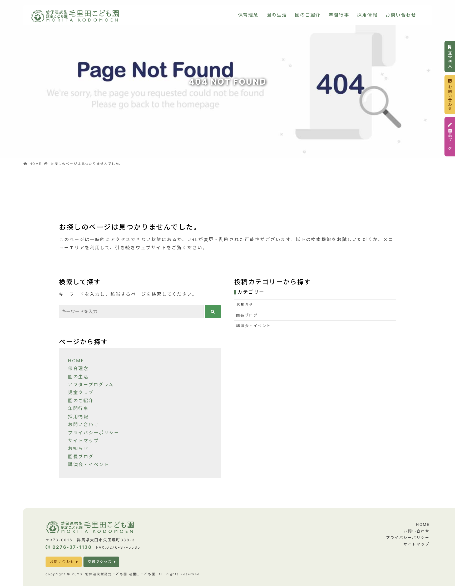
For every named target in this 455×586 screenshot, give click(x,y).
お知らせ (78, 448)
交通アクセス (100, 562)
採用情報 (367, 15)
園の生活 (276, 15)
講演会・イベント (88, 464)
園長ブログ (81, 456)
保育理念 (248, 15)
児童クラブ (81, 392)
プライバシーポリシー (94, 432)
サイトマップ (83, 440)
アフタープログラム (91, 384)
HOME (76, 360)
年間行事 (339, 15)
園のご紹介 (308, 15)
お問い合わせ (400, 15)
